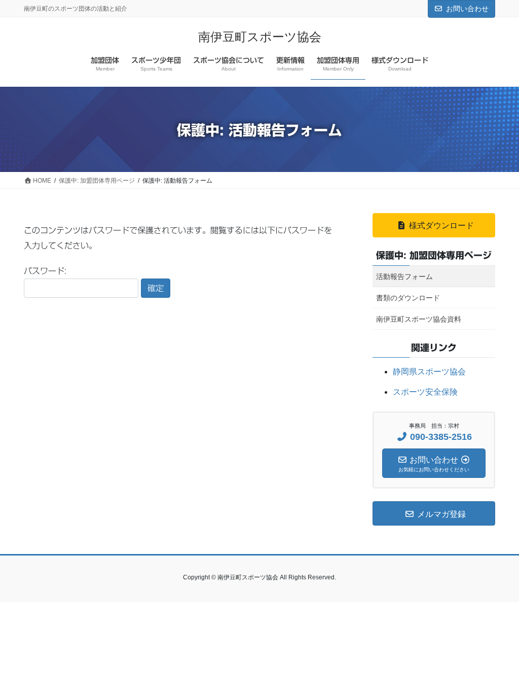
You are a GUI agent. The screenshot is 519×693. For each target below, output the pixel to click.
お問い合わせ (467, 9)
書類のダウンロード (408, 298)
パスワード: (45, 271)
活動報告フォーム (404, 276)
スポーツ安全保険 (425, 392)
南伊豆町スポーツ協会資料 (418, 319)
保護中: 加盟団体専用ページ (434, 255)
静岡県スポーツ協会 (429, 371)
